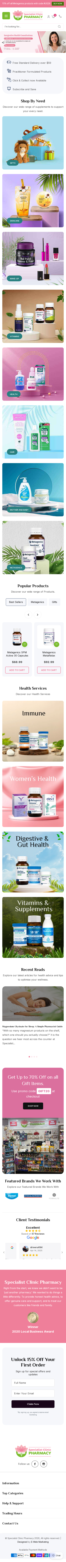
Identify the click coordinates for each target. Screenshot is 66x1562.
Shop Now (33, 1106)
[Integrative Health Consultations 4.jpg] (33, 41)
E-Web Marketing (40, 1542)
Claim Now (33, 1404)
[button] (37, 614)
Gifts (13, 163)
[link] (9, 62)
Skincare (14, 221)
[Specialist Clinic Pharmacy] (27, 15)
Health (13, 394)
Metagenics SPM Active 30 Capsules (17, 654)
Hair (12, 452)
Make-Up (14, 278)
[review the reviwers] (55, 1247)
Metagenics (16, 568)
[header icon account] (48, 16)
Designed (22, 1542)
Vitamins (14, 336)
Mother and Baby (19, 510)
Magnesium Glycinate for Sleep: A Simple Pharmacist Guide (32, 1026)
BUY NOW (58, 4)
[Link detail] (33, 142)
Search (56, 26)
